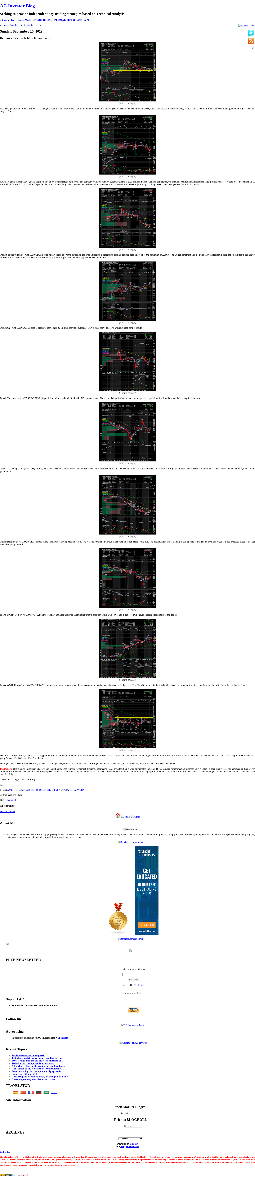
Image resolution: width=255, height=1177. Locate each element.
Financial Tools (8, 20)
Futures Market (24, 20)
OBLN (42, 790)
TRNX (72, 790)
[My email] (253, 48)
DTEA (19, 790)
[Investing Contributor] (130, 939)
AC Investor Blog (17, 5)
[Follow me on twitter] (250, 33)
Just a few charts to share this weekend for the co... (37, 1058)
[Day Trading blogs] (118, 934)
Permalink (11, 800)
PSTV (57, 790)
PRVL (50, 790)
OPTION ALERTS (62, 20)
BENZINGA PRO (82, 20)
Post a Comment (7, 811)
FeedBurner (139, 985)
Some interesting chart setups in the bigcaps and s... (37, 1071)
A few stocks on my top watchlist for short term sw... (38, 1068)
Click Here (62, 1037)
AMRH (10, 790)
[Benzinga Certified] (130, 842)
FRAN (26, 790)
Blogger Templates (129, 1146)
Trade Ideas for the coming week (24, 25)
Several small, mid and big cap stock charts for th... (37, 1060)
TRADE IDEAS (42, 20)
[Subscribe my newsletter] (250, 41)
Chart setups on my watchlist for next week (33, 1079)
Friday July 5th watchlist (24, 1074)
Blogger (134, 1144)
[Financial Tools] (246, 25)
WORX (81, 790)
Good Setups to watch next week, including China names (40, 1076)
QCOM (64, 790)
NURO (34, 790)
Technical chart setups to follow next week (33, 1063)
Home (5, 25)
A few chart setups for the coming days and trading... (38, 1066)
